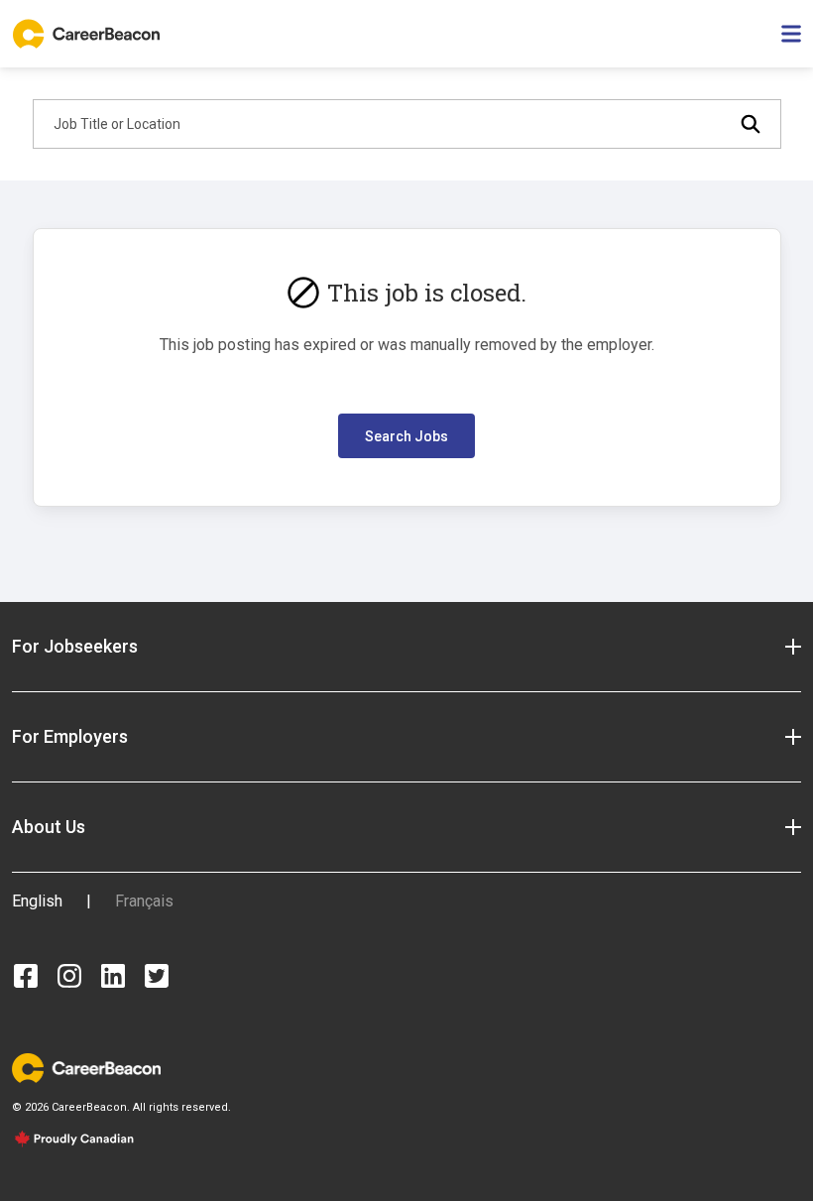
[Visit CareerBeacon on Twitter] (157, 976)
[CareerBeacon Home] (88, 34)
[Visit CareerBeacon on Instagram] (69, 976)
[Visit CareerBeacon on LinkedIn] (113, 976)
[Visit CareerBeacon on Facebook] (26, 976)
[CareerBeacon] (86, 1066)
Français (144, 901)
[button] (406, 646)
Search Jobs (406, 436)
